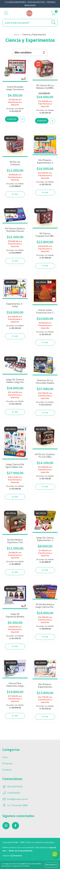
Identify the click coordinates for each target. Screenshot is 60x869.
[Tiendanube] (12, 856)
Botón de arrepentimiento (20, 850)
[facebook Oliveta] (15, 825)
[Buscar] (53, 22)
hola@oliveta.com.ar (17, 799)
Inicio (16, 34)
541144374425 (15, 786)
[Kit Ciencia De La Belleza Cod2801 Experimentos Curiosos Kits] (52, 121)
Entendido (51, 865)
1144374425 (13, 792)
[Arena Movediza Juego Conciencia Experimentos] (22, 119)
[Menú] (6, 13)
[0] (53, 14)
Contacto (7, 769)
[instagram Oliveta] (6, 825)
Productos (7, 763)
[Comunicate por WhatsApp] (54, 854)
